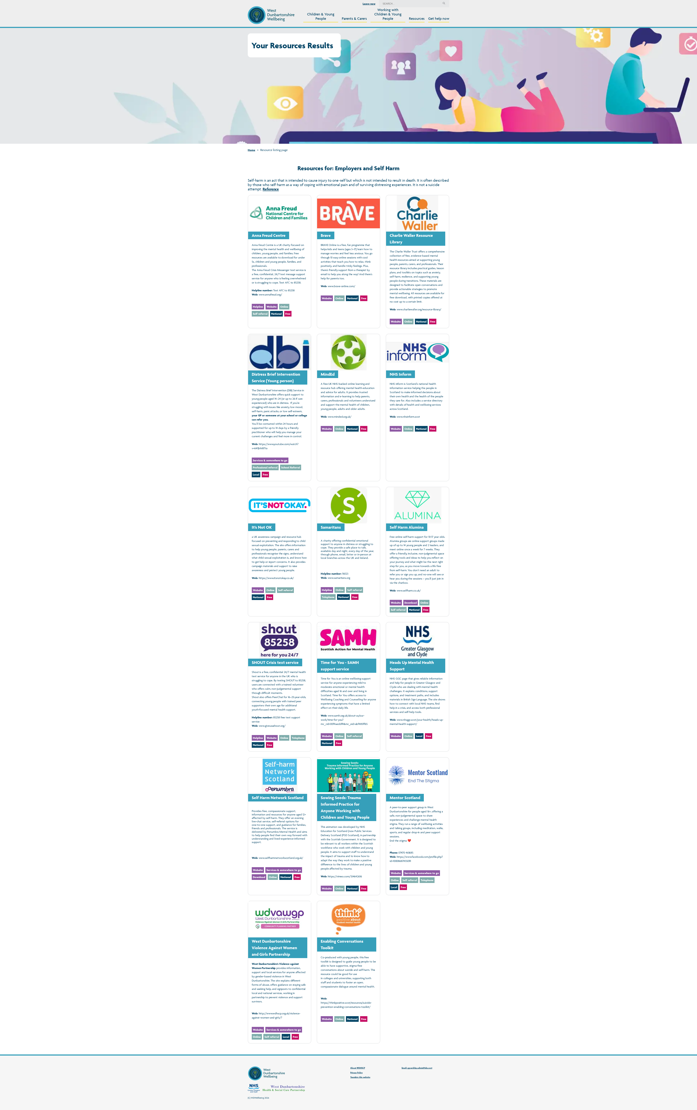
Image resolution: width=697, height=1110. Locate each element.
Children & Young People (320, 16)
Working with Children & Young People (388, 14)
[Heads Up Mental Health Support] (417, 686)
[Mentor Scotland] (417, 826)
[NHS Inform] (417, 407)
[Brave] (348, 261)
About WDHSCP (357, 1067)
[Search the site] (443, 3)
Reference (271, 189)
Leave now (369, 3)
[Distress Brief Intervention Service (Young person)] (279, 407)
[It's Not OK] (279, 551)
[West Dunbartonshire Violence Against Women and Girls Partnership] (279, 972)
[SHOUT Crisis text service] (279, 686)
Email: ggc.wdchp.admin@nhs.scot (417, 1067)
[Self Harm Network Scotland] (279, 826)
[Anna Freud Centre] (279, 261)
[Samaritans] (348, 551)
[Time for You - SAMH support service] (348, 686)
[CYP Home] (271, 15)
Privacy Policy (356, 1072)
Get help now (438, 18)
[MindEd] (348, 407)
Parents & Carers (354, 18)
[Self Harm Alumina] (417, 551)
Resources (417, 18)
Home (251, 150)
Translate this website (360, 1077)
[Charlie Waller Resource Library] (417, 261)
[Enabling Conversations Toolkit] (348, 972)
